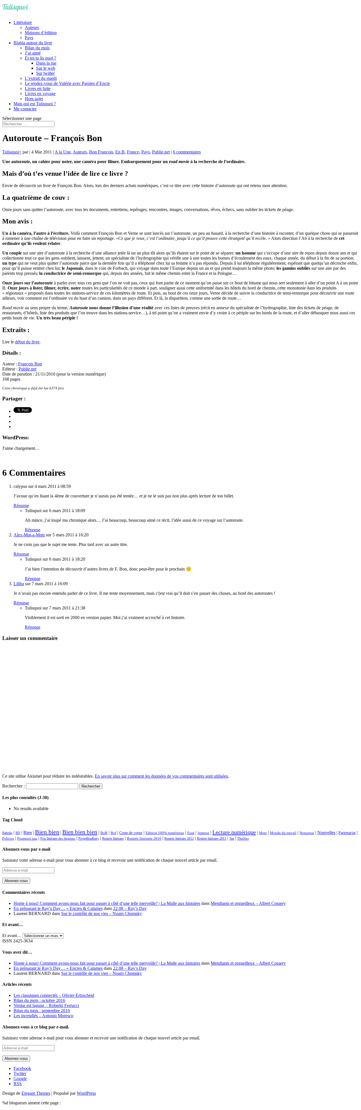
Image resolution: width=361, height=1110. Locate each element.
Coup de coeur (130, 832)
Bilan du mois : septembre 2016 (42, 1010)
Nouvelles (326, 832)
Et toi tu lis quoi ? (40, 58)
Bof (113, 833)
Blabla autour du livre (33, 42)
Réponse (21, 505)
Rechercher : (13, 786)
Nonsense (307, 833)
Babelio (7, 833)
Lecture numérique (234, 832)
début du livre (27, 341)
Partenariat (347, 832)
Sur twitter (45, 73)
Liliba (19, 583)
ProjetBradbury (88, 839)
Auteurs (32, 27)
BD (18, 833)
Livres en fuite (37, 88)
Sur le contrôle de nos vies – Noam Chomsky (101, 913)
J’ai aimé (33, 53)
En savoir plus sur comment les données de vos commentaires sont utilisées (161, 776)
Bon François (101, 152)
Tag (231, 839)
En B (120, 152)
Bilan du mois (37, 47)
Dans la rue (46, 63)
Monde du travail (283, 833)
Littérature (23, 22)
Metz (263, 833)
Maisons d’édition (41, 32)
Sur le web (45, 68)
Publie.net (161, 152)
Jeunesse (203, 833)
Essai (190, 833)
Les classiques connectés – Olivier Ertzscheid (54, 995)
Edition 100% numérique (165, 833)
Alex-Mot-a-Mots (29, 534)
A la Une (63, 152)
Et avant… (11, 935)
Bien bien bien (79, 832)
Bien (27, 832)
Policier (8, 838)
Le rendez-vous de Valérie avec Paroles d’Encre (67, 83)
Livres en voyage (40, 93)
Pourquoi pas (27, 838)
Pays (29, 37)
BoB (103, 833)
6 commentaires (187, 152)
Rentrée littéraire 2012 (179, 839)
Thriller (243, 839)
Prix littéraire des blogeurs (57, 839)
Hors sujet (34, 98)
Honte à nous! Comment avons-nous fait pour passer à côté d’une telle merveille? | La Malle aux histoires (107, 903)
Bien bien (47, 831)
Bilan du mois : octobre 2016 (39, 1000)
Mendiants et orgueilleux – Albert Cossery (248, 903)
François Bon (30, 363)
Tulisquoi (10, 152)
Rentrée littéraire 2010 (144, 839)
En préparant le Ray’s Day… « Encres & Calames (58, 908)
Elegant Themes (35, 1093)
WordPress (86, 1093)
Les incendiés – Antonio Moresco (43, 1015)
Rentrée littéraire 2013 (211, 839)
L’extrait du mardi (41, 78)
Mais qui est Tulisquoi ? (35, 103)
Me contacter (25, 108)
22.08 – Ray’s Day (130, 908)
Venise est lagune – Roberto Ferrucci (46, 1005)
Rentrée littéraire (113, 839)
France (133, 152)
